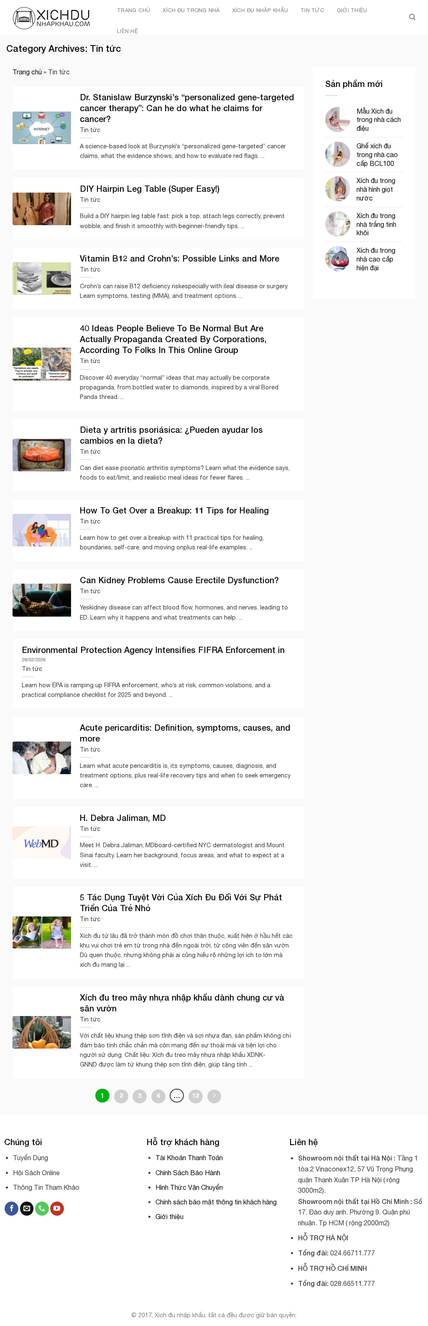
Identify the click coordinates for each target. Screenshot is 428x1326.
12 (195, 1095)
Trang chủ (133, 10)
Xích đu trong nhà (191, 10)
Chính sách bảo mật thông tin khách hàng (216, 1202)
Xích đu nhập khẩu (260, 10)
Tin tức (312, 10)
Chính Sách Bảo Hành (187, 1172)
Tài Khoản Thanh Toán (189, 1157)
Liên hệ (127, 31)
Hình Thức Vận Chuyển (189, 1187)
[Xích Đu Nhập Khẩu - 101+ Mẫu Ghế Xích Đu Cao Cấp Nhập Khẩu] (52, 17)
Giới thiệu (352, 10)
